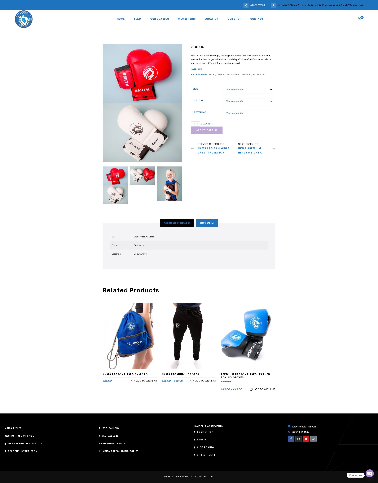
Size (195, 89)
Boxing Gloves (216, 75)
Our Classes (159, 19)
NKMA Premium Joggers (180, 374)
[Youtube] (306, 439)
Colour (198, 101)
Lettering (199, 113)
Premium (246, 75)
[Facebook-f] (291, 439)
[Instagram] (298, 439)
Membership (187, 19)
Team (137, 19)
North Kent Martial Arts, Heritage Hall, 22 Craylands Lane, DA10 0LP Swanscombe (320, 5)
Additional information (177, 223)
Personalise (233, 75)
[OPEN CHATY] (370, 475)
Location (212, 19)
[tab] (177, 223)
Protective (259, 75)
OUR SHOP (234, 19)
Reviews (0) (207, 223)
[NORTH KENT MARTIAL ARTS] (24, 19)
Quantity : (207, 124)
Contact (256, 19)
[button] (179, 185)
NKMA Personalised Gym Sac (125, 374)
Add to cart (204, 130)
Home (121, 19)
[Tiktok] (313, 439)
